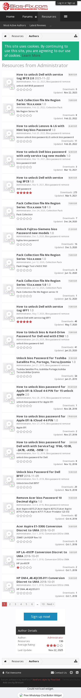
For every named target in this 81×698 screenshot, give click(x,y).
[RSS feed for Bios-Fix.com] (77, 672)
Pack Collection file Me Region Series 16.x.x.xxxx (38, 102)
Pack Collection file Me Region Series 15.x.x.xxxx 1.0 (38, 205)
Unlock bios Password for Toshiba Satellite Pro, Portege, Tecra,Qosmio (44, 360)
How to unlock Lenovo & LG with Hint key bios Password (40, 128)
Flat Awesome (13, 672)
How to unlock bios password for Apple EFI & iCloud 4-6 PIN (41, 418)
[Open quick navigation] (75, 36)
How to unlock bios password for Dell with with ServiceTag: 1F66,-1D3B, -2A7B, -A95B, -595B (44, 446)
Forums (27, 16)
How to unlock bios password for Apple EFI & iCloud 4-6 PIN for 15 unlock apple (45, 390)
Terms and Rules (71, 679)
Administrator (24, 81)
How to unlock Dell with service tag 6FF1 (40, 308)
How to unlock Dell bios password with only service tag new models (41, 154)
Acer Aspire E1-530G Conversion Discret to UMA (39, 528)
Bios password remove (58, 81)
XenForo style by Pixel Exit (46, 679)
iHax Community (40, 671)
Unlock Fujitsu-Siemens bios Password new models (37, 231)
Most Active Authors (15, 25)
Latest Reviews (38, 25)
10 (43, 604)
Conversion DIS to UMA (57, 533)
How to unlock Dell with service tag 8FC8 (40, 179)
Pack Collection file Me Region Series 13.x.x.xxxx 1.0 (38, 282)
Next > (50, 604)
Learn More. (31, 55)
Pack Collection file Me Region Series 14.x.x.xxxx (38, 257)
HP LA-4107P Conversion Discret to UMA (42, 554)
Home (10, 16)
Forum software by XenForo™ (17, 679)
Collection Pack (54, 107)
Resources (49, 16)
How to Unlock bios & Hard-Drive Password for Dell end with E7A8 (41, 334)
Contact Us (60, 672)
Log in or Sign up (66, 2)
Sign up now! (40, 616)
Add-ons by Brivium (13, 682)
